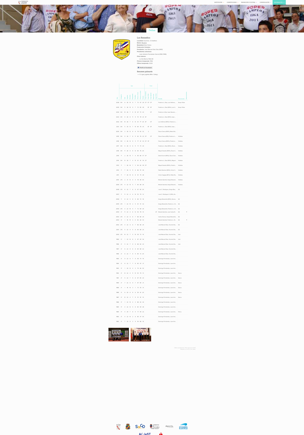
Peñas (152, 30)
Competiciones (232, 2)
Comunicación (264, 2)
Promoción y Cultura (248, 2)
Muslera (144, 43)
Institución (218, 2)
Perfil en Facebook (146, 68)
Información (278, 2)
